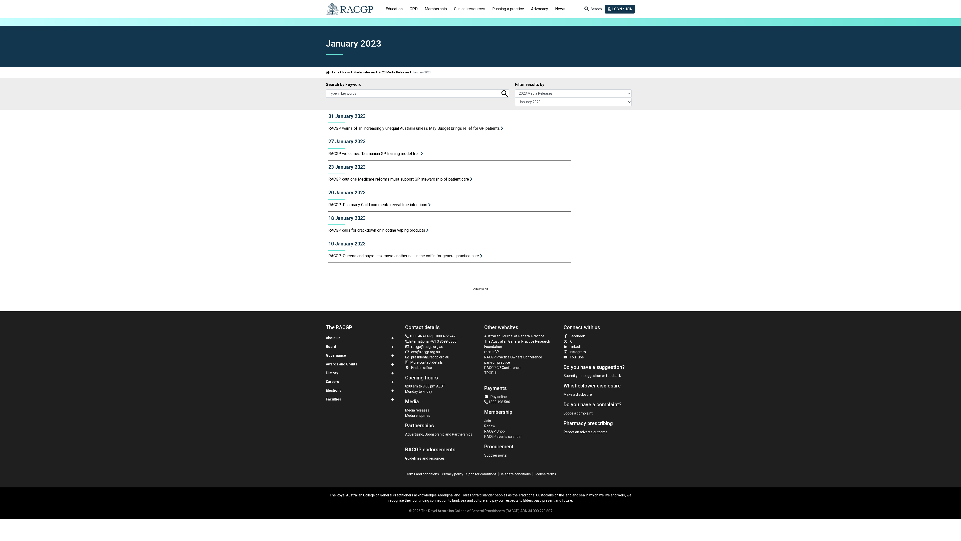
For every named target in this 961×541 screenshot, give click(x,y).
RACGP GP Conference (502, 368)
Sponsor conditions (481, 474)
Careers (332, 382)
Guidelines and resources (425, 458)
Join (487, 421)
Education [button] (394, 9)
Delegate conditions (515, 474)
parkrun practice (497, 362)
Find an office (421, 368)
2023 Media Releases (394, 72)
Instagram (578, 352)
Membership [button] (436, 9)
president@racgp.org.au (430, 357)
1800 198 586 (499, 402)
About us (333, 338)
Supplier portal (495, 455)
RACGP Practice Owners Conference (513, 357)
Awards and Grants (341, 364)
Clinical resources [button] (469, 9)
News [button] (560, 9)
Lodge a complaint (578, 413)
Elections (333, 390)
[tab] (394, 9)
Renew (489, 426)
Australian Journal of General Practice (514, 336)
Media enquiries (417, 416)
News (346, 72)
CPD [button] (414, 9)
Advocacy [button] (539, 9)
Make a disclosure (578, 394)
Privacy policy (452, 474)
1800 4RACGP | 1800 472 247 (432, 336)
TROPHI (490, 373)
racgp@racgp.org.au (427, 347)
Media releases (365, 72)
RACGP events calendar (503, 437)
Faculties (333, 399)
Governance (336, 355)
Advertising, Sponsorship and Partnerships (438, 434)
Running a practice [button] (508, 9)
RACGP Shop (494, 431)
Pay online (499, 397)
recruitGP (491, 352)
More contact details (426, 362)
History (332, 373)
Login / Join (622, 9)
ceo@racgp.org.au (425, 352)
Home (335, 72)
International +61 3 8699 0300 (432, 341)
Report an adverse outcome (586, 432)
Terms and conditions (422, 474)
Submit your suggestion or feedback (592, 376)
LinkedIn (576, 347)
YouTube (577, 357)
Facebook (577, 336)
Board (331, 347)
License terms (545, 474)
